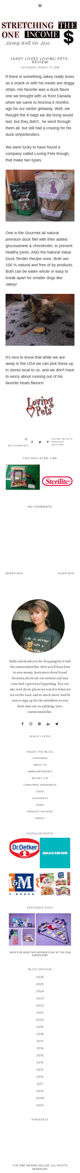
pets (69, 438)
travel (40, 818)
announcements (40, 771)
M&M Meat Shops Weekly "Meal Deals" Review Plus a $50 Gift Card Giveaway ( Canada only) (24, 883)
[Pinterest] (39, 724)
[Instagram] (30, 724)
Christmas (40, 758)
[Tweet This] (40, 442)
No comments (18, 445)
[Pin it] (47, 442)
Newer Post (14, 573)
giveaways (40, 798)
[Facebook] (23, 724)
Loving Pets (45, 153)
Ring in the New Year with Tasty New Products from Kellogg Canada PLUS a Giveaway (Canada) (55, 883)
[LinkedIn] (48, 724)
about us (40, 764)
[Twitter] (56, 724)
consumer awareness (40, 784)
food (40, 791)
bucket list (40, 778)
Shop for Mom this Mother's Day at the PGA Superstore (40, 954)
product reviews (58, 443)
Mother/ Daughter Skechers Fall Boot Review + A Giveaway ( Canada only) (55, 853)
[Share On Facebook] (32, 442)
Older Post (66, 573)
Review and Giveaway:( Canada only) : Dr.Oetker (24, 848)
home (40, 804)
